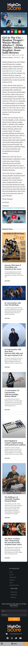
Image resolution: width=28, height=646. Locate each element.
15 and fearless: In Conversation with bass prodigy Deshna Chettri (12, 393)
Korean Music (14, 592)
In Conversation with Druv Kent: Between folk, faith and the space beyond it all (14, 352)
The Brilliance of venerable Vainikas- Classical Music (12, 499)
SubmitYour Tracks (25, 643)
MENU (15, 643)
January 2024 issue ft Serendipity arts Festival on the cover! (13, 267)
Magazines (12, 580)
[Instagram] (12, 638)
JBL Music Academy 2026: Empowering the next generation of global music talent (13, 541)
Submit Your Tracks (14, 585)
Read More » (7, 280)
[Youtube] (20, 638)
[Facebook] (8, 638)
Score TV (11, 574)
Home (10, 572)
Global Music (14, 594)
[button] (1, 643)
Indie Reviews (12, 577)
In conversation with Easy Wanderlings (13, 304)
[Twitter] (16, 638)
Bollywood (13, 597)
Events (11, 582)
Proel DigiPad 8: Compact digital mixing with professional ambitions (15, 443)
